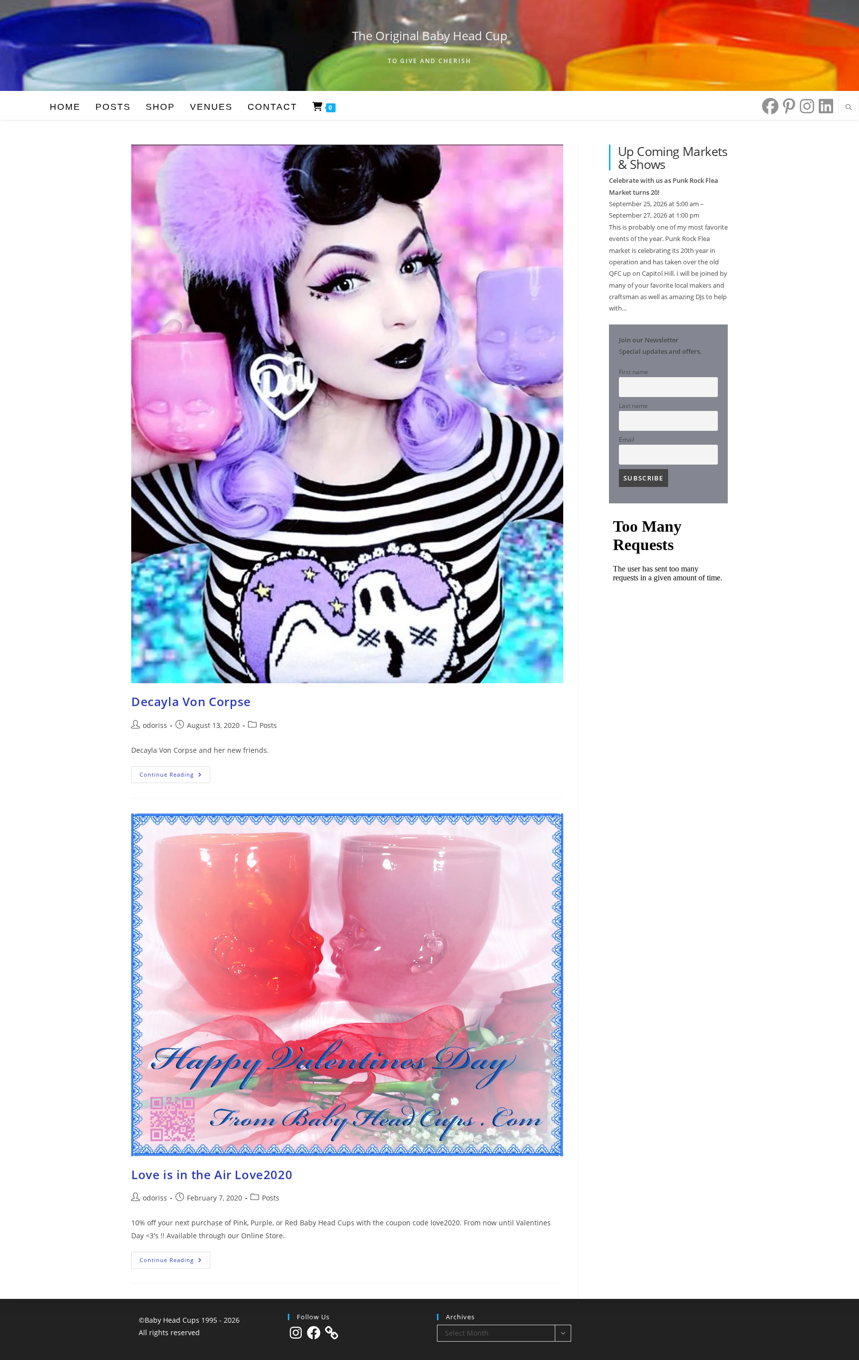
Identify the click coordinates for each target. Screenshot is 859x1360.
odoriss (155, 725)
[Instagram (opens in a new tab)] (804, 106)
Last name (633, 405)
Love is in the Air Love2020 (211, 1174)
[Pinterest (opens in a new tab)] (786, 106)
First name (633, 372)
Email (626, 439)
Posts (268, 725)
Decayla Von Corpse (191, 701)
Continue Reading (175, 776)
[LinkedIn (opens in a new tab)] (823, 106)
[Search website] (849, 107)
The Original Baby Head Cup (430, 35)
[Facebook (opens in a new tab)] (768, 106)
